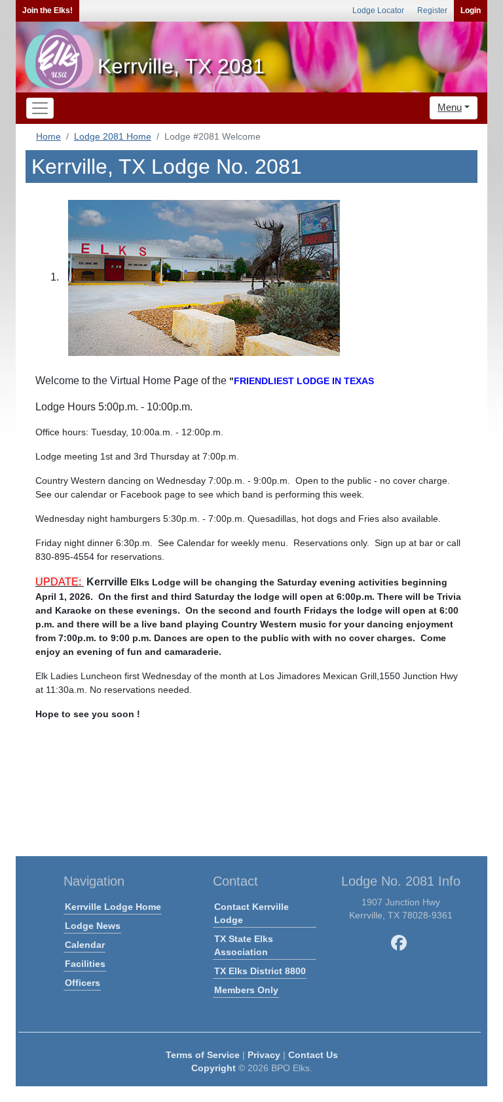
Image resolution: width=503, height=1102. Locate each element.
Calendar (85, 944)
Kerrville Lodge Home (113, 906)
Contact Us (313, 1055)
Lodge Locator (378, 10)
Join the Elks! (47, 10)
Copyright (213, 1068)
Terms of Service (203, 1055)
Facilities (85, 963)
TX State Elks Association (243, 945)
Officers (82, 982)
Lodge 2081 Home (112, 136)
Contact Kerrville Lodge (251, 913)
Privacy (264, 1055)
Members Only (246, 990)
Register (432, 10)
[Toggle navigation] (40, 108)
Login (470, 10)
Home (48, 136)
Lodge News (93, 925)
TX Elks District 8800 (260, 971)
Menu (450, 107)
